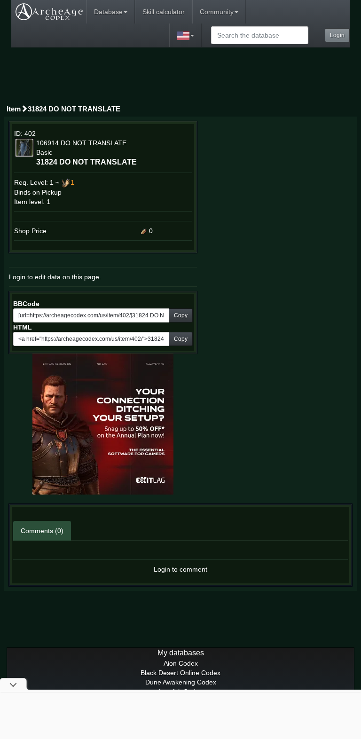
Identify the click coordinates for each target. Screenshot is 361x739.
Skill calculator (163, 12)
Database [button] (108, 12)
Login (337, 35)
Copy (181, 315)
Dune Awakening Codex (180, 682)
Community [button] (217, 12)
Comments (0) (42, 531)
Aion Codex (181, 663)
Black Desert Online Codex (180, 672)
